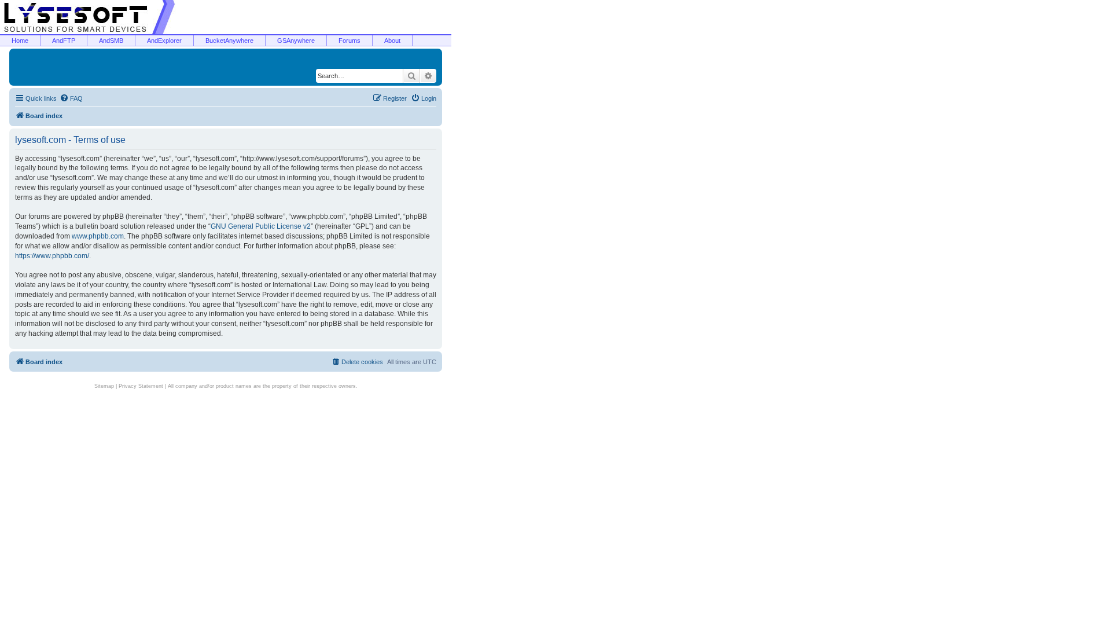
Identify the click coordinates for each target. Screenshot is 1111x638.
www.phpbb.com (98, 236)
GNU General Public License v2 (261, 226)
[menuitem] (71, 98)
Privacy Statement (141, 386)
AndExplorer (164, 40)
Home (20, 40)
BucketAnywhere (229, 40)
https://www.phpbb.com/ (52, 256)
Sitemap (104, 386)
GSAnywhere (296, 40)
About (392, 40)
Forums (349, 40)
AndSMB (111, 40)
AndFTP (63, 40)
